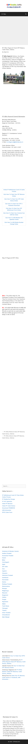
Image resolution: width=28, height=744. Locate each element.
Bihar (3, 560)
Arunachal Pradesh (7, 555)
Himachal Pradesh (7, 575)
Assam (4, 558)
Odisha (4, 597)
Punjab (4, 599)
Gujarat (4, 571)
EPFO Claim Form (7, 512)
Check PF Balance (7, 503)
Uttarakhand (6, 614)
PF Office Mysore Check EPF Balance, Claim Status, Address (14, 661)
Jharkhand (5, 577)
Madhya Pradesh (7, 584)
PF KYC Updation (7, 501)
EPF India (5, 566)
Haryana (4, 573)
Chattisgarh (5, 562)
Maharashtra (6, 586)
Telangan (5, 608)
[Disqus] (14, 463)
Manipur (4, 588)
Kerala (4, 582)
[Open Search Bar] (26, 14)
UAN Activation (6, 510)
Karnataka (5, 579)
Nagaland (5, 595)
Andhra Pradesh (6, 553)
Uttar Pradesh (6, 612)
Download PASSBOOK (8, 508)
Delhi (3, 564)
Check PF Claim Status (8, 506)
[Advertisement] (14, 31)
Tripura (4, 610)
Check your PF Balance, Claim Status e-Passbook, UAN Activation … (13, 677)
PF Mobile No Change (8, 499)
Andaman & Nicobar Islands (10, 551)
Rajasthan (5, 601)
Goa (3, 568)
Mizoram (4, 593)
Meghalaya (5, 590)
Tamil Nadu (5, 606)
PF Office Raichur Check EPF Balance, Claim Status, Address (12, 671)
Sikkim (4, 604)
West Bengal (5, 617)
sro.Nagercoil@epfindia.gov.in (14, 142)
